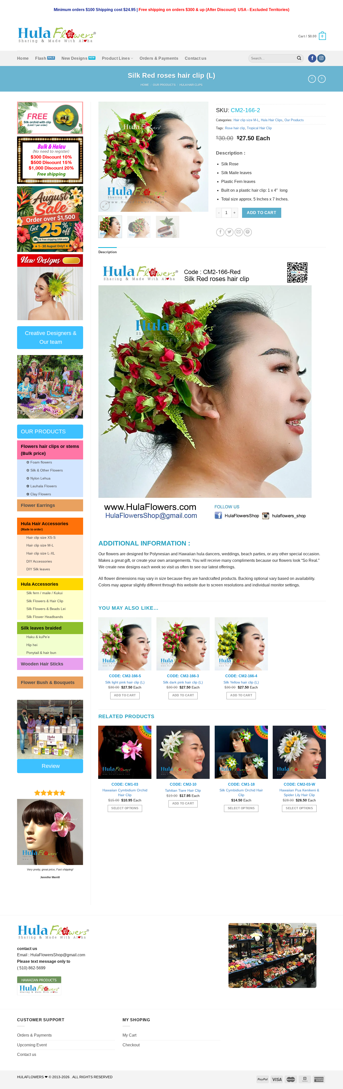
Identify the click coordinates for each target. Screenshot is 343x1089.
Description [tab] (107, 252)
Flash (40, 58)
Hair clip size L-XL (40, 553)
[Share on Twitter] (229, 232)
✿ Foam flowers (39, 462)
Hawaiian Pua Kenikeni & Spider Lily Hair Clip (299, 792)
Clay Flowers (40, 494)
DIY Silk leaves (38, 569)
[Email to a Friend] (239, 232)
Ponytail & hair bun (41, 653)
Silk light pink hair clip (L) (125, 682)
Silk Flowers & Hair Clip (44, 601)
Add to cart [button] (125, 695)
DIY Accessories (39, 561)
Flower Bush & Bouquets (48, 682)
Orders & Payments (159, 58)
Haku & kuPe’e (38, 637)
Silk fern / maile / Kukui (44, 593)
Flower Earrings (38, 505)
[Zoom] (105, 206)
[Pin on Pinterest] (248, 232)
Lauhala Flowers (43, 486)
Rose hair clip (235, 128)
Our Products (164, 84)
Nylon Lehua (39, 478)
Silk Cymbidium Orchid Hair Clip (241, 792)
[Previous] (24, 287)
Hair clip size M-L (40, 545)
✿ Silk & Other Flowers (44, 470)
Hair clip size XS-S (40, 537)
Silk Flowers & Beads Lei (46, 609)
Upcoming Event (32, 1045)
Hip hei (31, 645)
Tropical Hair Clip (259, 128)
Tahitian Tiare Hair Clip (183, 790)
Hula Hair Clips (191, 84)
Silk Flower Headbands (44, 617)
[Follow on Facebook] (312, 58)
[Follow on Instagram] (321, 58)
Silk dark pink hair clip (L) (183, 682)
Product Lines (116, 58)
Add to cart (261, 213)
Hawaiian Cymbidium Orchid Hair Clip (124, 792)
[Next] (75, 287)
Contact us (195, 58)
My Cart (129, 1035)
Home (23, 58)
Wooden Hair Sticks (42, 663)
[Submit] (299, 58)
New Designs (75, 58)
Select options (124, 808)
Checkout (131, 1045)
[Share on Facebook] (220, 232)
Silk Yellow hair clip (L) (241, 682)
